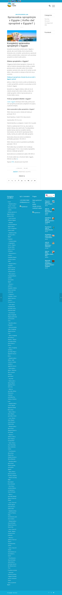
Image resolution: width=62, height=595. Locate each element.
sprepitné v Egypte (24, 171)
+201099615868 (24, 200)
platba (34, 204)
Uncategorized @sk (21, 14)
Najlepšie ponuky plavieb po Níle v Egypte (12, 234)
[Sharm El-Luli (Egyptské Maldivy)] (60, 297)
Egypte (25, 61)
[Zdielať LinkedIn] (21, 180)
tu (17, 159)
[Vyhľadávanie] (48, 6)
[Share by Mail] (34, 180)
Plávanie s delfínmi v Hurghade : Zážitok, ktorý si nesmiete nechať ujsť (12, 288)
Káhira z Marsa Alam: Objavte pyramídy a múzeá (12, 414)
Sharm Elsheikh (11, 484)
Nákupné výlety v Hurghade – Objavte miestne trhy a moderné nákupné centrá (12, 267)
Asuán (9, 201)
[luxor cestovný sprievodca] (1, 297)
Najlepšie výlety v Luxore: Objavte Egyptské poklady (12, 405)
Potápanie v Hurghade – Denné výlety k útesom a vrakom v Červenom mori (12, 298)
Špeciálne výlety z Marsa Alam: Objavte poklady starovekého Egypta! (12, 465)
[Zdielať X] (12, 180)
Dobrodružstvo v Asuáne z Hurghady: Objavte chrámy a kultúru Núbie (12, 257)
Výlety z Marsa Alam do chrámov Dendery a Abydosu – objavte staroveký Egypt (12, 475)
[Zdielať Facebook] (8, 180)
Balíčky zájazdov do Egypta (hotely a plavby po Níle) (12, 214)
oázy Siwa (11, 378)
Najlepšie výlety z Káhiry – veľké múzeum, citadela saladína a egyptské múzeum (12, 362)
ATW (13, 162)
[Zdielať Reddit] (31, 180)
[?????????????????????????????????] (21, 35)
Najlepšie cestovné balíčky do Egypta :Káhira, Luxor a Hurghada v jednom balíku (12, 226)
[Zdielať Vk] (28, 180)
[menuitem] (48, 6)
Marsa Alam (10, 409)
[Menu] (52, 6)
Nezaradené (10, 482)
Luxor (9, 401)
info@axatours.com (25, 202)
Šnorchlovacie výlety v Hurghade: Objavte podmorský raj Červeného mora (12, 316)
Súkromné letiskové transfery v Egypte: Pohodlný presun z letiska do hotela (12, 576)
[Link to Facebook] (49, 592)
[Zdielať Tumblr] (25, 180)
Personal (47, 21)
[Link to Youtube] (53, 592)
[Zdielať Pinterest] (18, 180)
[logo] (12, 6)
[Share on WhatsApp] (15, 180)
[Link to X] (51, 592)
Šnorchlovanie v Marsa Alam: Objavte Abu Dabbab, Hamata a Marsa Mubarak (12, 455)
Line (26, 168)
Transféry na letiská (12, 570)
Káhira (9, 356)
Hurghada (10, 239)
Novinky (47, 19)
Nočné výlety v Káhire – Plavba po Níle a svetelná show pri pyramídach (12, 372)
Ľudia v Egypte (11, 102)
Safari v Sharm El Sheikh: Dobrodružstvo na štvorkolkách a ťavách (12, 551)
